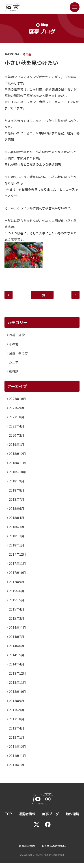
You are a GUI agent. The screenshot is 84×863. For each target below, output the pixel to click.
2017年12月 (17, 554)
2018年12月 (17, 453)
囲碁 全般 (17, 335)
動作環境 (72, 813)
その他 (13, 344)
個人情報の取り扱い (53, 846)
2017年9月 (16, 582)
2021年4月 (16, 426)
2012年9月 (16, 710)
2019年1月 (16, 444)
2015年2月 (16, 618)
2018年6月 (16, 508)
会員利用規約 (27, 846)
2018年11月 (17, 463)
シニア (13, 362)
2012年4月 (16, 728)
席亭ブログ (50, 813)
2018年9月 (16, 481)
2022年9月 (16, 408)
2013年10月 (17, 691)
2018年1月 (16, 545)
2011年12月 (17, 746)
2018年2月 (16, 536)
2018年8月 (16, 490)
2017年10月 (17, 572)
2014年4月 (16, 664)
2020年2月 (16, 435)
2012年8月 (16, 719)
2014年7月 (16, 636)
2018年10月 (17, 472)
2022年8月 (16, 417)
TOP (8, 813)
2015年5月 (16, 600)
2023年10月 (17, 398)
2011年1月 (16, 765)
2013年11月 (17, 682)
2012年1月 (16, 737)
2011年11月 (17, 755)
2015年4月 (16, 609)
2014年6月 (16, 646)
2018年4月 (16, 517)
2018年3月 (16, 527)
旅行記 (13, 371)
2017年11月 (17, 563)
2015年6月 (16, 591)
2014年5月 (16, 655)
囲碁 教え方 (18, 353)
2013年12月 (17, 673)
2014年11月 (17, 627)
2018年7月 (16, 499)
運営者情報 (27, 813)
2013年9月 (16, 700)
